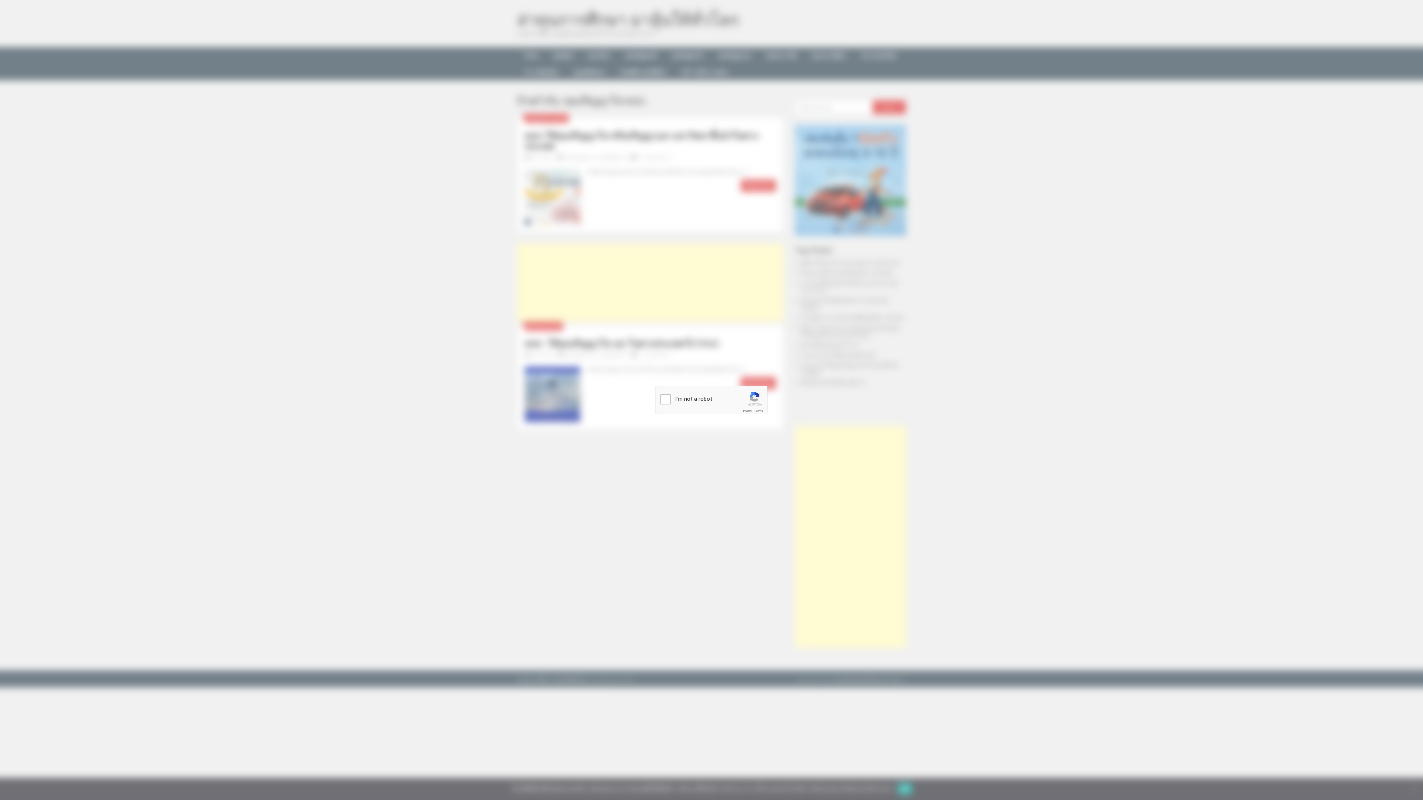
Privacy (747, 411)
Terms (758, 411)
